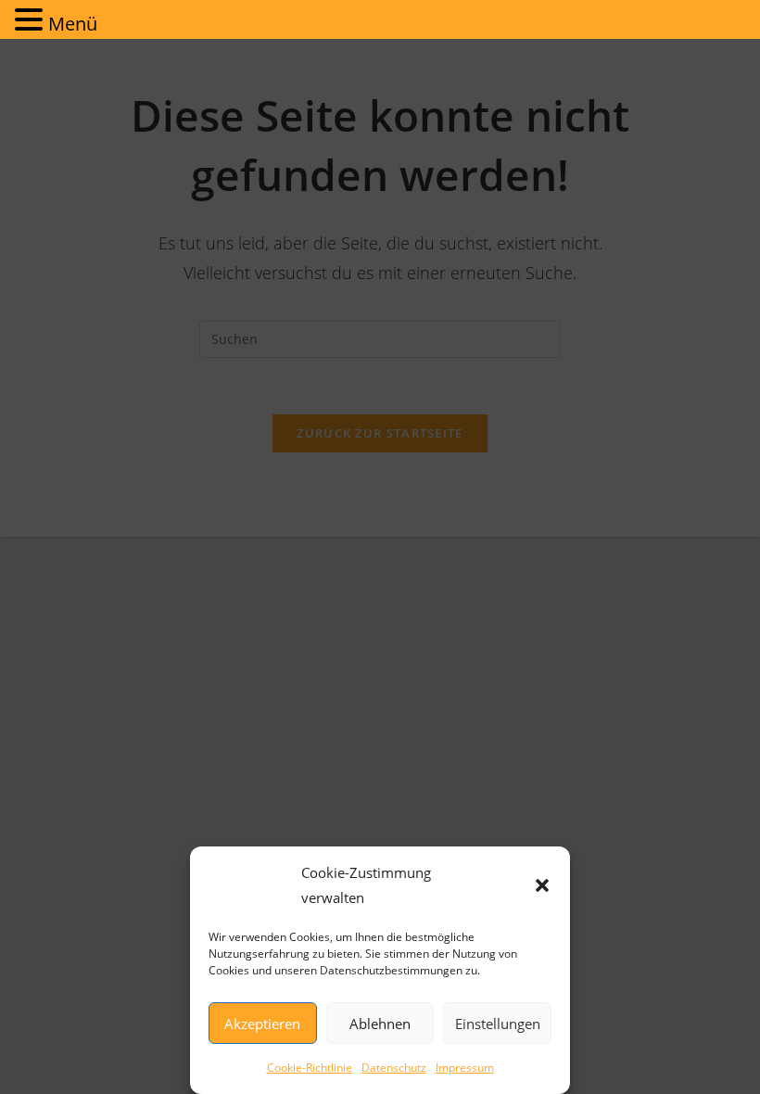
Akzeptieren (262, 1023)
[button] (542, 885)
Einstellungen (497, 1023)
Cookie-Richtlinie (309, 1067)
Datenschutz (393, 1067)
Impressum (465, 1067)
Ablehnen (380, 1023)
